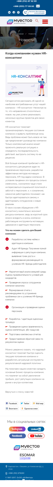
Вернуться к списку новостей (19, 392)
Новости (32, 34)
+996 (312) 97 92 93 (27, 1)
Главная (20, 34)
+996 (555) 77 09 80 (23, 6)
